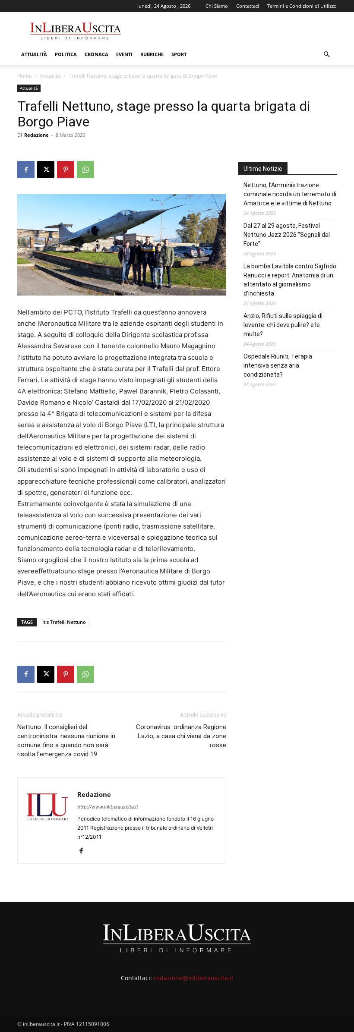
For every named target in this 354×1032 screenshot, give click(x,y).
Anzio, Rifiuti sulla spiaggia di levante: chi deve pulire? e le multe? (282, 324)
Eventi (124, 54)
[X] (45, 169)
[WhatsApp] (85, 169)
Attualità (34, 54)
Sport (178, 54)
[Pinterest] (65, 169)
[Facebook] (26, 169)
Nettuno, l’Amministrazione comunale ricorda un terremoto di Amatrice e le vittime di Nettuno (289, 194)
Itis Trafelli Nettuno (64, 622)
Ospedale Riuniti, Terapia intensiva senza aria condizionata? (277, 365)
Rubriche (152, 54)
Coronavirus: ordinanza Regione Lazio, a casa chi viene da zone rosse (181, 736)
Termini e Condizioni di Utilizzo (302, 6)
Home (24, 75)
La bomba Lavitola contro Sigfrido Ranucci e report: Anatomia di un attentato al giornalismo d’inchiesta (289, 280)
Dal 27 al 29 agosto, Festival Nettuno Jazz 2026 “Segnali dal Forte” (286, 234)
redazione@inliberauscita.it (194, 978)
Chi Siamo (216, 6)
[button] (326, 54)
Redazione (36, 135)
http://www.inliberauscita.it (107, 807)
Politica (66, 54)
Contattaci (247, 6)
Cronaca (96, 54)
